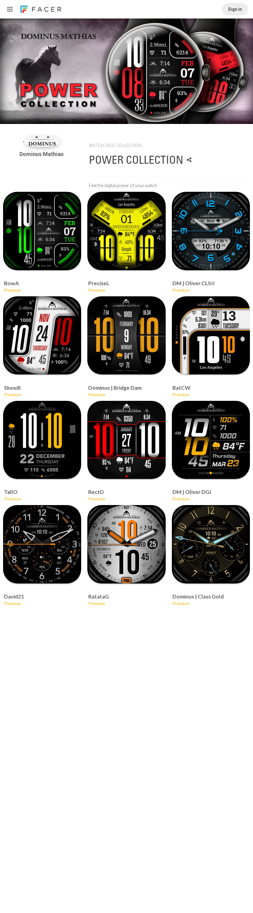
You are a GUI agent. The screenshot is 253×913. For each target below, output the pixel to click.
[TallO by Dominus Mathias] (42, 440)
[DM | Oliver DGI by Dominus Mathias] (211, 440)
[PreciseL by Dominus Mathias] (126, 231)
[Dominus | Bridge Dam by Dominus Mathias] (126, 335)
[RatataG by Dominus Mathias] (126, 544)
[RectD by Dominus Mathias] (126, 440)
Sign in (235, 9)
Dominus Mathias (42, 154)
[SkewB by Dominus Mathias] (42, 335)
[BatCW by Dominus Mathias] (211, 335)
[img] (42, 141)
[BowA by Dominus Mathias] (42, 231)
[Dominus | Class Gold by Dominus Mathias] (211, 544)
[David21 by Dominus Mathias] (42, 544)
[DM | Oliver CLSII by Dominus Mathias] (211, 231)
